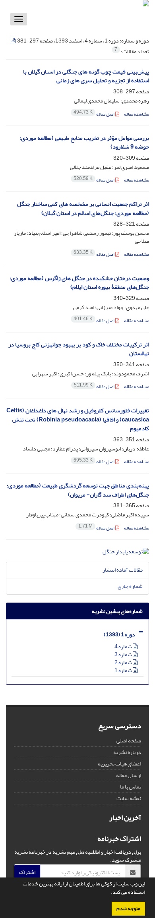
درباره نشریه (127, 752)
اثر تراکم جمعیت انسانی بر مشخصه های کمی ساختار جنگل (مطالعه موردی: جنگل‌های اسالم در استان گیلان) (83, 208)
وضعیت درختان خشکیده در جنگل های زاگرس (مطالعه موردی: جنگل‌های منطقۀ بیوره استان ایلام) (79, 283)
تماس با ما (130, 786)
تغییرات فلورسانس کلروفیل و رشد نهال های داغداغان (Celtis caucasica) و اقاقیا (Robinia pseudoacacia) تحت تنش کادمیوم (77, 419)
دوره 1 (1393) (119, 634)
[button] (109, 893)
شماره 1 (123, 670)
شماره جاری (130, 586)
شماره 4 (123, 646)
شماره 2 (123, 662)
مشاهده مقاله (136, 114)
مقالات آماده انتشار (123, 569)
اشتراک (27, 872)
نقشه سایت (128, 798)
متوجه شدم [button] (128, 908)
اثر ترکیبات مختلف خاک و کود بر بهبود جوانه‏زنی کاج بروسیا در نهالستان (78, 349)
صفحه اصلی (128, 740)
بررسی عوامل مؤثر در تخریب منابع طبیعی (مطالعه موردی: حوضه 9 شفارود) (84, 142)
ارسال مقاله (128, 775)
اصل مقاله (94, 114)
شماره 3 (123, 654)
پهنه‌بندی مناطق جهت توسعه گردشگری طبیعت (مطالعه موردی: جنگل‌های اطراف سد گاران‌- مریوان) (78, 490)
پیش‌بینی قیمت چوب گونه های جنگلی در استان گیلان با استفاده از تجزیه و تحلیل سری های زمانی (86, 76)
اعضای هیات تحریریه (119, 763)
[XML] (13, 40)
